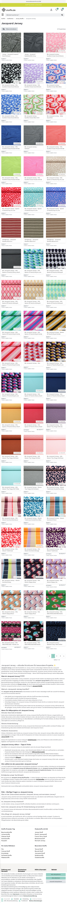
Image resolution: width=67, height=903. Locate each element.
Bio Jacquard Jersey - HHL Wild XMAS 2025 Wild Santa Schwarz (32, 643)
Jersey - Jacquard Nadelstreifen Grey (30, 55)
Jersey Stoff (39, 832)
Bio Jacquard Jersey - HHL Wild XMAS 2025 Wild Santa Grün (55, 612)
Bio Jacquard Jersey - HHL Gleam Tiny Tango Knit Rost (10, 457)
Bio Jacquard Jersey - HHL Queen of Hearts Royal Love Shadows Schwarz (55, 364)
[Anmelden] (51, 10)
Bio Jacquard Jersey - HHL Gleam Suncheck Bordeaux (10, 519)
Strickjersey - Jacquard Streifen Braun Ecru (53, 240)
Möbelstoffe (5, 857)
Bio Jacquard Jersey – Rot (32, 363)
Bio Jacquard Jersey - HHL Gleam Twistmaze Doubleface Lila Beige (54, 549)
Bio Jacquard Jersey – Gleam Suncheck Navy (11, 581)
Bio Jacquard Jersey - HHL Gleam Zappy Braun (10, 612)
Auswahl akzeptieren (56, 881)
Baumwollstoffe (6, 832)
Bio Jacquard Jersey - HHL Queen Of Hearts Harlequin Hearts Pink (10, 302)
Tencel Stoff (39, 849)
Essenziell (7, 899)
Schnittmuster (32, 739)
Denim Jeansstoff (41, 834)
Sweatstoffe (5, 838)
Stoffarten (10, 18)
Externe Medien (37, 899)
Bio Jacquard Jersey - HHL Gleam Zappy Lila (54, 581)
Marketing (26, 899)
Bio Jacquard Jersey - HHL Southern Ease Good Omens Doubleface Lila (33, 86)
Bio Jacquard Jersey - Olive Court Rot (55, 116)
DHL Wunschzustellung (11, 900)
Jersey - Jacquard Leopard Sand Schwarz (10, 55)
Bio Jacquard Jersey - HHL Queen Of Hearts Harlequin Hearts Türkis (55, 302)
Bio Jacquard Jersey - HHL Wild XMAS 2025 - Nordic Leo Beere (10, 643)
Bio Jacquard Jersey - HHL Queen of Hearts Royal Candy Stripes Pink (33, 333)
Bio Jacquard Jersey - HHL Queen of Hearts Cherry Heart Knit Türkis (33, 395)
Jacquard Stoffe (37, 686)
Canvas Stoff (5, 851)
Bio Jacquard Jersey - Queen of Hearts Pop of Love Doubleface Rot (10, 209)
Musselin (4, 840)
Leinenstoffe (5, 834)
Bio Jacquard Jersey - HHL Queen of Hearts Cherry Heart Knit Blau (56, 395)
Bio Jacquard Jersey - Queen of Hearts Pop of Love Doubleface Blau (55, 209)
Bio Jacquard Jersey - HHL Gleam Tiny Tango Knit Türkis (10, 488)
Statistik (16, 899)
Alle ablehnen (56, 878)
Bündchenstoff (40, 838)
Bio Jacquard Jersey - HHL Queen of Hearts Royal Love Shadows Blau (10, 395)
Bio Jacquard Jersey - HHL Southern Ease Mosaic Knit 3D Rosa (33, 178)
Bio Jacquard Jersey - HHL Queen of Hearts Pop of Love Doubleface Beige (55, 178)
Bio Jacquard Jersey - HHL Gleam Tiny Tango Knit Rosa (55, 457)
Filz (2, 849)
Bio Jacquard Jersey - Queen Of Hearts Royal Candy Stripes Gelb (55, 333)
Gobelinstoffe (39, 857)
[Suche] (62, 15)
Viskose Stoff (5, 836)
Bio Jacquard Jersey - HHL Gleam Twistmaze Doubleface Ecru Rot (10, 549)
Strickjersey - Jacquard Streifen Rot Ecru (9, 240)
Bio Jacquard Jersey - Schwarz (31, 147)
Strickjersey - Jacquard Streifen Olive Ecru (31, 240)
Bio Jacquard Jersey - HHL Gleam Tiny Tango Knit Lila (54, 425)
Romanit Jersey (40, 840)
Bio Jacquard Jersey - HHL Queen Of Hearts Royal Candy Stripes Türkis (11, 333)
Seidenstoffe (39, 855)
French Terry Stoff (41, 836)
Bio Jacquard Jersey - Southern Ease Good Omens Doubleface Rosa (55, 55)
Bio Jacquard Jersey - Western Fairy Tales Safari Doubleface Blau (54, 643)
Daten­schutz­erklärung (30, 896)
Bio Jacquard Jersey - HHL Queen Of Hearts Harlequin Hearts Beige (32, 302)
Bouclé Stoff (39, 851)
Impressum (16, 894)
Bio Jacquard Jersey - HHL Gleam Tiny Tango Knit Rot (32, 457)
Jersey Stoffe (19, 18)
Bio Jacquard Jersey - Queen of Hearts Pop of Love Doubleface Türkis (33, 209)
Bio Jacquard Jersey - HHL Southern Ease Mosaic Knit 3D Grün (11, 178)
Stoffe (3, 18)
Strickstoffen (40, 779)
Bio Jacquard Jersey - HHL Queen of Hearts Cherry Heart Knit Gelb (11, 425)
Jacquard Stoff (40, 853)
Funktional (24, 900)
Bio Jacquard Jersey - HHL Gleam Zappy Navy (32, 581)
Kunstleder (5, 853)
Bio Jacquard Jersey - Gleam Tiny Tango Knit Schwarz (33, 488)
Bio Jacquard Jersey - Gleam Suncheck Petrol (55, 519)
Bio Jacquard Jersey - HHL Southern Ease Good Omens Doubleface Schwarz (10, 86)
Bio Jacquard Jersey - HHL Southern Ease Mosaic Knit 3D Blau (11, 147)
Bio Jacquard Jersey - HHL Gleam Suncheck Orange (32, 549)
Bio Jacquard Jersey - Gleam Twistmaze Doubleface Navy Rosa (55, 488)
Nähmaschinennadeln (38, 752)
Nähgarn (18, 757)
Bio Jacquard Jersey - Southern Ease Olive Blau (54, 86)
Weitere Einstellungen (35, 900)
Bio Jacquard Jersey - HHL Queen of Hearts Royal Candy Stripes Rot (11, 364)
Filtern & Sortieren (11, 29)
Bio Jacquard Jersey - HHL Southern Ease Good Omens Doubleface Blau (10, 116)
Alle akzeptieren (56, 874)
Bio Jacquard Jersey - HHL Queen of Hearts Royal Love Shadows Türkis (33, 271)
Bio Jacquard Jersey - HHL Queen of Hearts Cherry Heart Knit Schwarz (11, 271)
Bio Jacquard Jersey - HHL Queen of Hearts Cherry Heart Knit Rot (33, 425)
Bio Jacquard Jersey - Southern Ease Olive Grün (32, 116)
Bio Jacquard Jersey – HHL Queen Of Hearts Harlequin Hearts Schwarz (55, 271)
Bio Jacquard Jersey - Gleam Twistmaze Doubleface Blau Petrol (33, 519)
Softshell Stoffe (6, 855)
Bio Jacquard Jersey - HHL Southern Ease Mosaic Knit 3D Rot (55, 147)
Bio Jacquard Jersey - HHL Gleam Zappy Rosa (32, 612)
